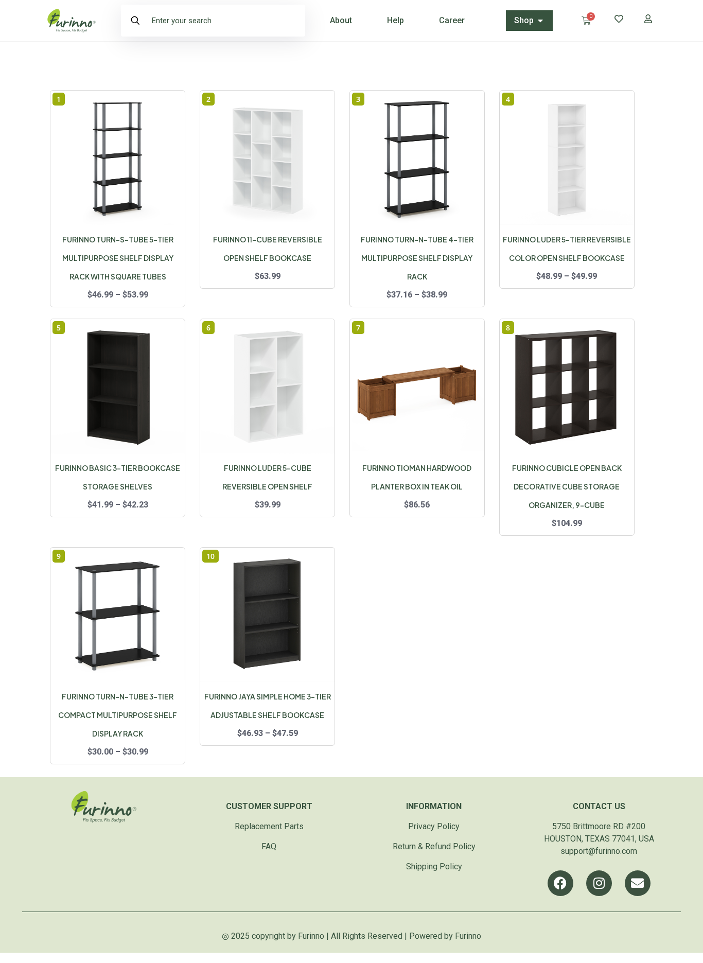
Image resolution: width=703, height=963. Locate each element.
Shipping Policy (434, 866)
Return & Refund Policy (434, 846)
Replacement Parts (269, 826)
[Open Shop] (540, 20)
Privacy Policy (434, 826)
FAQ (268, 846)
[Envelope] (638, 883)
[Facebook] (560, 883)
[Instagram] (599, 883)
